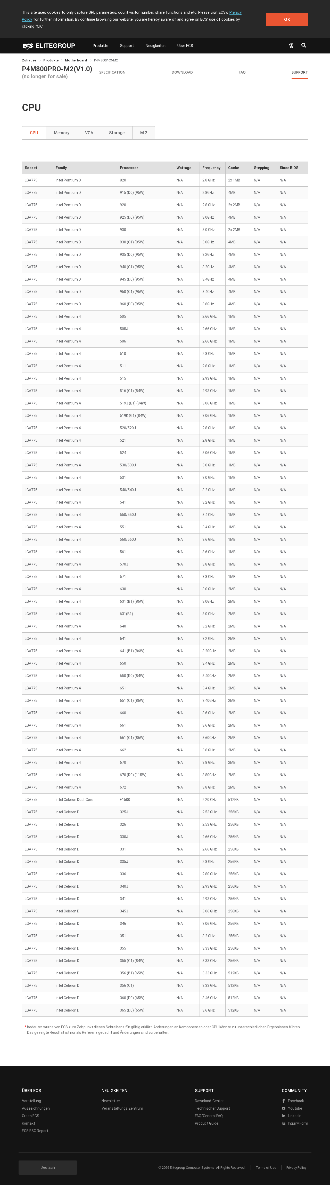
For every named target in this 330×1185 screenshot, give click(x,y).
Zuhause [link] (29, 60)
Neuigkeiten (156, 45)
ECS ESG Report (35, 1131)
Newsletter (111, 1101)
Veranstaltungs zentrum (122, 1108)
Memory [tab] (61, 132)
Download (182, 72)
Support (127, 45)
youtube (294, 1108)
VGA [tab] (89, 132)
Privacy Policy (296, 1168)
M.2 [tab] (143, 132)
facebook (295, 1101)
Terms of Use (266, 1168)
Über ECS (185, 45)
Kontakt (28, 1123)
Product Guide (206, 1123)
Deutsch (48, 1167)
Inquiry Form (297, 1123)
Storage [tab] (117, 132)
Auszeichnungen (36, 1108)
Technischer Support (212, 1108)
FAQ (242, 72)
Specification (112, 72)
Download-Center (209, 1101)
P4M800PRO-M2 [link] (106, 60)
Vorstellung (31, 1101)
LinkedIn (294, 1116)
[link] (51, 60)
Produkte (100, 45)
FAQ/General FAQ (209, 1116)
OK (287, 19)
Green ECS (30, 1116)
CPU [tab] (34, 132)
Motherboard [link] (76, 60)
